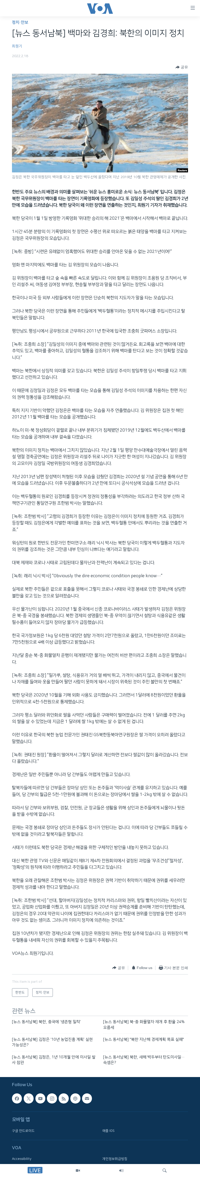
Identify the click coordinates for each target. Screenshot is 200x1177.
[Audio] (121, 1170)
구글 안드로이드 (23, 1131)
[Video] (78, 1170)
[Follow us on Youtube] (40, 1099)
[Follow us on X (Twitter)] (29, 1099)
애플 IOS (108, 1131)
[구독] (87, 1099)
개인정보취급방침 (114, 1159)
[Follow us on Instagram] (52, 1099)
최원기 (17, 46)
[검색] (164, 1170)
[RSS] (63, 1099)
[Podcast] (75, 1099)
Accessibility (22, 1159)
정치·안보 (20, 22)
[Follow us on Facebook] (17, 1099)
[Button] (182, 67)
